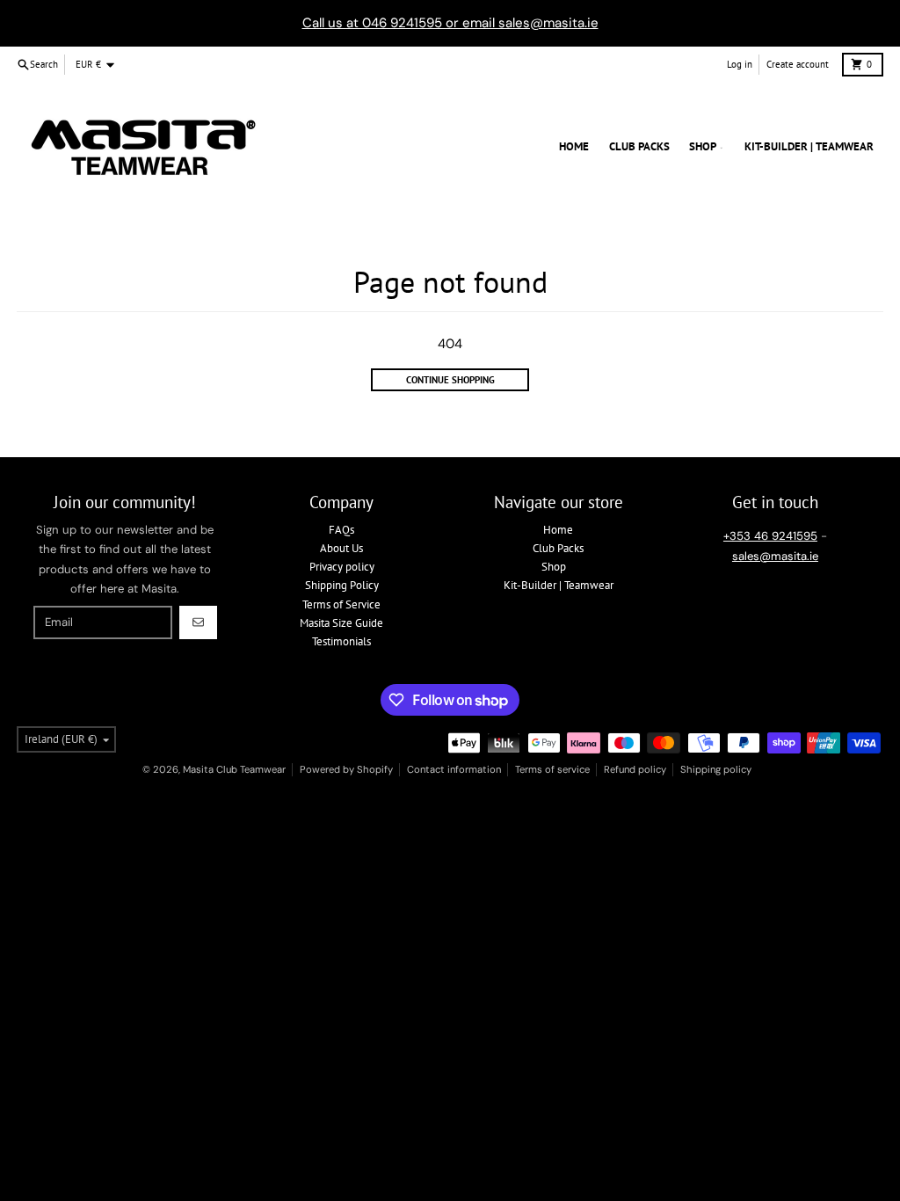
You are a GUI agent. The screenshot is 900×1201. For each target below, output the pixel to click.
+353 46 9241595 (770, 535)
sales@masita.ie (775, 556)
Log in (739, 64)
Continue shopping (450, 380)
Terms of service (552, 769)
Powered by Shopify (346, 769)
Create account (797, 64)
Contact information (454, 769)
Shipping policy (715, 769)
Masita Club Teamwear (234, 769)
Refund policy (635, 769)
